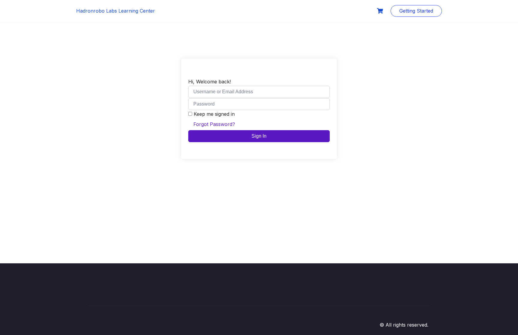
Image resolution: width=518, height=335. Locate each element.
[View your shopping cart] (381, 11)
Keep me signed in (214, 114)
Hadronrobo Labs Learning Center (115, 11)
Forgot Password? (214, 124)
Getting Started (416, 11)
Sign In (259, 136)
